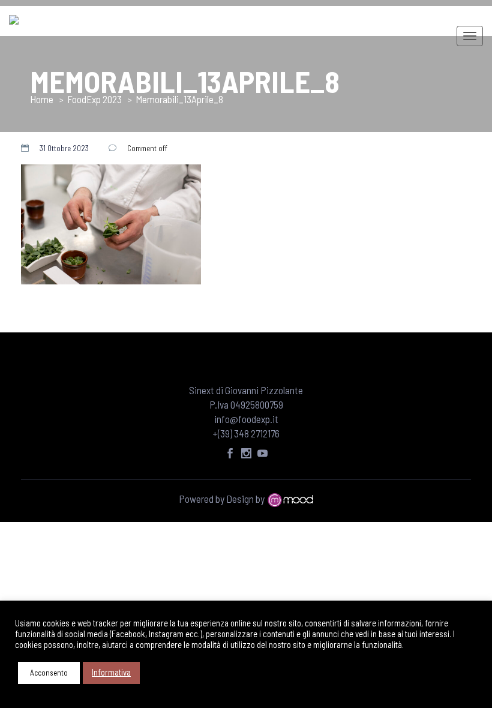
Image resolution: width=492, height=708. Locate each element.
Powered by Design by (222, 499)
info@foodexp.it (246, 419)
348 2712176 (257, 433)
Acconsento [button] (49, 672)
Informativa (111, 672)
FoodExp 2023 (94, 99)
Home (41, 99)
